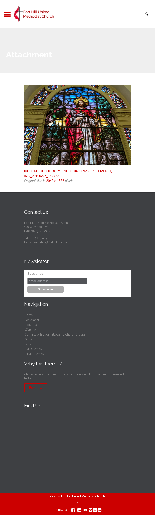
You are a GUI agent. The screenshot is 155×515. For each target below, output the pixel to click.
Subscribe (35, 273)
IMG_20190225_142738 (41, 176)
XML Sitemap (33, 349)
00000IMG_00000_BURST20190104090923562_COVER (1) (68, 171)
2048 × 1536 (55, 181)
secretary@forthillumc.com (51, 242)
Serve (28, 344)
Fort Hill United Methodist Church (83, 496)
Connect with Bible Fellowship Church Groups (55, 334)
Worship (30, 329)
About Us (31, 324)
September (32, 320)
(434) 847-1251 (38, 238)
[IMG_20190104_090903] (77, 125)
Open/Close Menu (7, 14)
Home (29, 315)
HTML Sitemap (34, 354)
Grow (28, 339)
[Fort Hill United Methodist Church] (79, 14)
